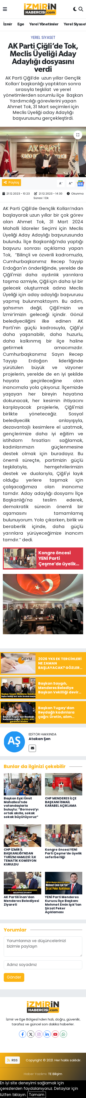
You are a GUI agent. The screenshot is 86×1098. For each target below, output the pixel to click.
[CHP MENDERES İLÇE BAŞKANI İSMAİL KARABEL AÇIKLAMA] (63, 784)
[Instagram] (39, 1034)
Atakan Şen (39, 738)
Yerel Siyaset (43, 37)
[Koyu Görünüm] (75, 9)
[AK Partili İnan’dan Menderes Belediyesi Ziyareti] (22, 883)
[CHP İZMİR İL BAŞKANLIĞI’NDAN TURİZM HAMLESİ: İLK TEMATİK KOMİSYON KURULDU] (22, 835)
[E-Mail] (32, 748)
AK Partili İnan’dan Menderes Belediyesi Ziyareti (21, 901)
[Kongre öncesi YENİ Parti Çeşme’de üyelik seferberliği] (63, 835)
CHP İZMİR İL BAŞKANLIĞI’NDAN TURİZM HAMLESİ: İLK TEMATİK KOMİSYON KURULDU (20, 857)
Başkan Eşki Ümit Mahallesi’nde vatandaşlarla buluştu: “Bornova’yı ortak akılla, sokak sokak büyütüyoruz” (21, 807)
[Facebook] (22, 1034)
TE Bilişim (55, 1073)
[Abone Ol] (80, 183)
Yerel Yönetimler (43, 24)
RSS (14, 1060)
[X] (30, 1034)
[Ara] (81, 9)
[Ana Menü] (5, 9)
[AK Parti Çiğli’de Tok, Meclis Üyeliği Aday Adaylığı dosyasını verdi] (43, 152)
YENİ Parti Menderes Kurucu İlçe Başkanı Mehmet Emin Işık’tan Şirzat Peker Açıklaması (63, 904)
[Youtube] (55, 1034)
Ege (20, 24)
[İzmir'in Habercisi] (40, 9)
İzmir (7, 24)
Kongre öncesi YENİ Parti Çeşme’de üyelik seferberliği (63, 853)
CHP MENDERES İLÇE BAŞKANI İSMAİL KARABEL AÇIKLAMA (61, 802)
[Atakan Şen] (14, 741)
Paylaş (14, 182)
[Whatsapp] (63, 1034)
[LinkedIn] (47, 1034)
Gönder (14, 977)
